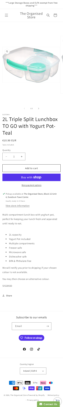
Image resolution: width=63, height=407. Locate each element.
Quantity (6, 150)
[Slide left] (24, 108)
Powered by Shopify (36, 395)
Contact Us (49, 404)
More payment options (32, 185)
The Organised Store (19, 395)
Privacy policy (33, 400)
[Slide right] (38, 108)
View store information (18, 205)
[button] (6, 15)
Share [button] (9, 295)
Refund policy (53, 395)
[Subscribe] (47, 326)
